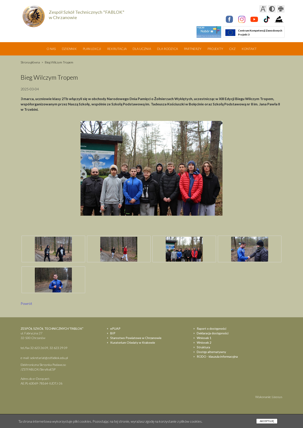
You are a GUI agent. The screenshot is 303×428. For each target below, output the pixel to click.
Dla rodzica (167, 49)
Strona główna (30, 62)
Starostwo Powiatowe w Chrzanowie (135, 338)
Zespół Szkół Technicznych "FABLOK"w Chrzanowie (86, 14)
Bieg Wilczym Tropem (59, 62)
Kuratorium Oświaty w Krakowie (132, 342)
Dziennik (69, 49)
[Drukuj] (281, 9)
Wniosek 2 (204, 342)
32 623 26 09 (39, 348)
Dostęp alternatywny (211, 352)
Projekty (215, 49)
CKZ (232, 49)
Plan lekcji (92, 49)
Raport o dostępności (211, 328)
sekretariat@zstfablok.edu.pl (49, 358)
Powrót (26, 303)
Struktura (203, 347)
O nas (51, 49)
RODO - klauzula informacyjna (217, 356)
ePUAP (115, 328)
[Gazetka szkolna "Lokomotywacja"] (279, 19)
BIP (112, 333)
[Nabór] (209, 32)
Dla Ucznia (142, 49)
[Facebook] (229, 19)
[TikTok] (266, 19)
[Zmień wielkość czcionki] (263, 9)
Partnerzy (192, 49)
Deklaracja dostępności (212, 333)
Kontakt (249, 49)
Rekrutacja (117, 49)
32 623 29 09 (58, 348)
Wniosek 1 (204, 338)
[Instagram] (241, 19)
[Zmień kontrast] (272, 9)
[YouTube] (254, 19)
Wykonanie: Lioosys (268, 397)
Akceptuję (267, 421)
